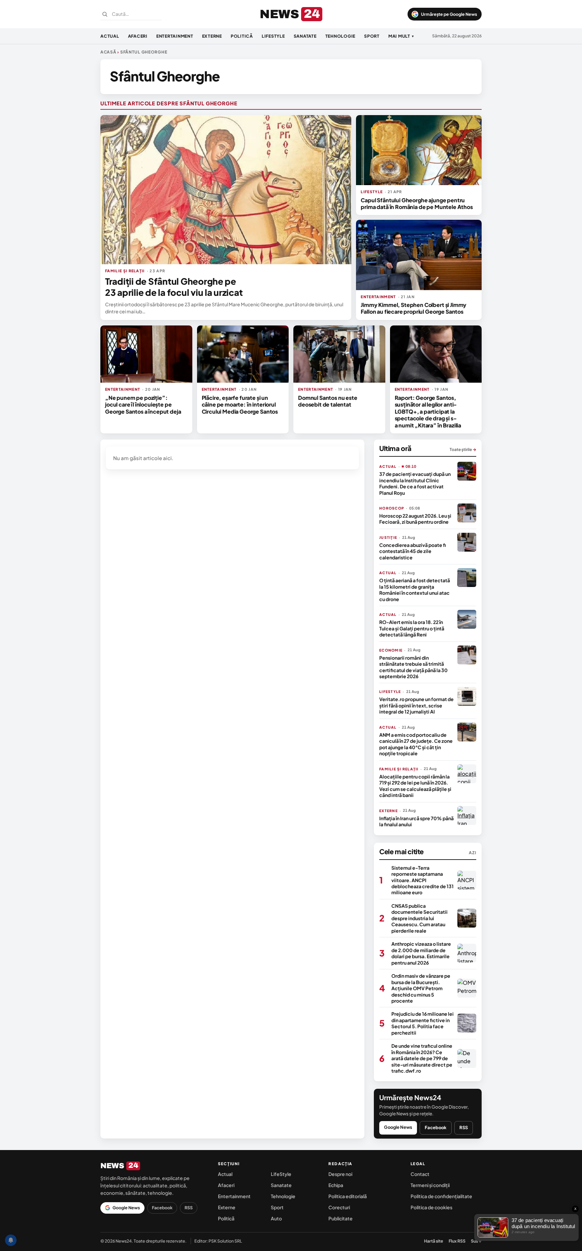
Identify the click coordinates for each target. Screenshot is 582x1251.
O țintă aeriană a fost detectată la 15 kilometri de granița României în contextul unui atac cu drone (414, 589)
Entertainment (174, 36)
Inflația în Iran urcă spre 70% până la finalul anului (416, 821)
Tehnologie (340, 36)
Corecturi (339, 1207)
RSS (463, 1127)
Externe (212, 36)
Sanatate (305, 36)
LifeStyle (273, 36)
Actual (109, 36)
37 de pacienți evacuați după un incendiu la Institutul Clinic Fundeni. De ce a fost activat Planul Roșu (415, 483)
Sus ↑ (476, 1241)
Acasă (108, 52)
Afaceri (138, 36)
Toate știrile (463, 449)
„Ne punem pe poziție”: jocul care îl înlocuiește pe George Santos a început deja (143, 404)
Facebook (436, 1127)
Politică (242, 36)
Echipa (335, 1185)
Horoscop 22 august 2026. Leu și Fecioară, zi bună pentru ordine (415, 519)
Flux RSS (457, 1241)
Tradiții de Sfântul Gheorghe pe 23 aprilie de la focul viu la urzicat (174, 287)
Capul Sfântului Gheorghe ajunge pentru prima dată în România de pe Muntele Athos (417, 203)
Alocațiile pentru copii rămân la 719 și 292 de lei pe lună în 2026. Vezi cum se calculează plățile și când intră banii (415, 785)
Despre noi (340, 1174)
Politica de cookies (431, 1207)
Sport (372, 36)
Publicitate (340, 1218)
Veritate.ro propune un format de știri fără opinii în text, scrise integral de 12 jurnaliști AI (416, 705)
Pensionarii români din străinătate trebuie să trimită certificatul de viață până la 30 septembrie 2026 (413, 667)
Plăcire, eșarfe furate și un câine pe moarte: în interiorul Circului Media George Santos (240, 404)
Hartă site (433, 1241)
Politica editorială (347, 1196)
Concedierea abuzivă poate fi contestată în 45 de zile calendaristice (412, 551)
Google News (398, 1127)
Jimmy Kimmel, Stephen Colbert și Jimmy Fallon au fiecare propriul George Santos (413, 308)
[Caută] (104, 14)
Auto (276, 1218)
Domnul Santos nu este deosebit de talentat (327, 401)
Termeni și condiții (430, 1185)
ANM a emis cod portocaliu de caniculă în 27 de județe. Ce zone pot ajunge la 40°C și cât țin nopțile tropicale (416, 744)
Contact (420, 1174)
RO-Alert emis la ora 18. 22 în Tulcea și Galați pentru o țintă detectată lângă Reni (411, 628)
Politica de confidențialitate (441, 1196)
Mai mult (401, 36)
